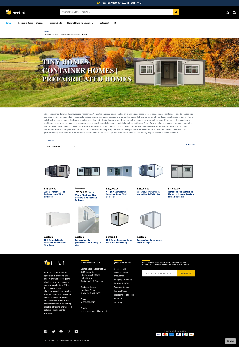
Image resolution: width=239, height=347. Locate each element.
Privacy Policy (120, 291)
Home (46, 31)
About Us (118, 298)
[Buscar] (176, 12)
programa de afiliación (124, 294)
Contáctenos (120, 268)
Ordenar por (49, 141)
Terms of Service (121, 287)
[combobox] (116, 12)
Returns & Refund (122, 283)
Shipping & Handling (123, 279)
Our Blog (118, 302)
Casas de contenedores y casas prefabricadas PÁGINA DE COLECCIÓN (66, 34)
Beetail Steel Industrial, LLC (61, 341)
